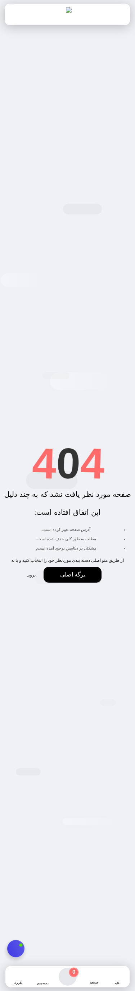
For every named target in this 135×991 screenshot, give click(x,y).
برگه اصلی (72, 574)
